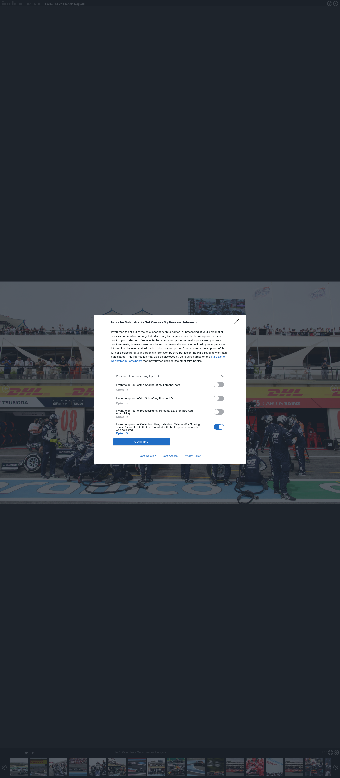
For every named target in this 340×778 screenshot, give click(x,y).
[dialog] (170, 389)
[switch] (219, 384)
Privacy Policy (192, 455)
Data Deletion (147, 455)
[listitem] (170, 376)
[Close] (238, 322)
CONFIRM (141, 441)
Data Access (170, 455)
